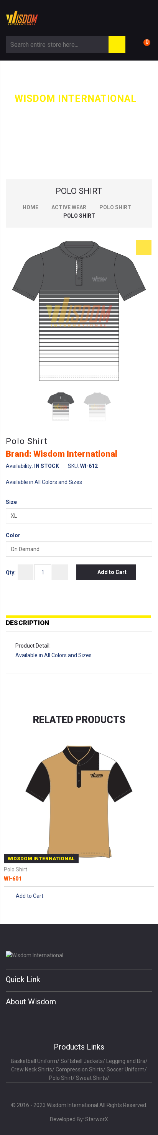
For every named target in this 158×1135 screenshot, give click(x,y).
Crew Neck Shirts (31, 1069)
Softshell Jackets (82, 1061)
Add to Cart (112, 572)
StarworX (96, 1119)
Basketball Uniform (34, 1061)
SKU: (73, 466)
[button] (143, 247)
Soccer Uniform (126, 1069)
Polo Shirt (115, 207)
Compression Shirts (79, 1069)
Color (13, 535)
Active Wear (68, 207)
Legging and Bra (125, 1061)
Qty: (11, 572)
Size (11, 502)
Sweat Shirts (91, 1078)
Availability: (19, 466)
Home (30, 207)
